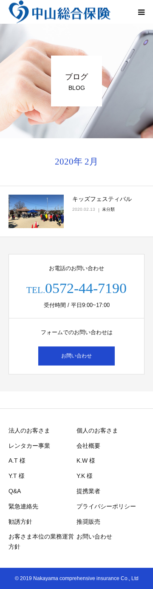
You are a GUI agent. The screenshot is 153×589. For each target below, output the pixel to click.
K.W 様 (85, 460)
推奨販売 (88, 521)
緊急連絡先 (23, 506)
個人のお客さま (97, 430)
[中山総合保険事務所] (59, 12)
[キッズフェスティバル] (36, 212)
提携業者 (88, 491)
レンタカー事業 (29, 445)
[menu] (141, 12)
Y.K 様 (84, 475)
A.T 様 (17, 460)
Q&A (14, 491)
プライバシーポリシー (106, 506)
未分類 (108, 209)
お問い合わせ (76, 356)
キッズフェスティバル (102, 198)
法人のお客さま (29, 430)
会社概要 (88, 445)
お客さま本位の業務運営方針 (41, 541)
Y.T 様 (16, 475)
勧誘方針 (20, 521)
